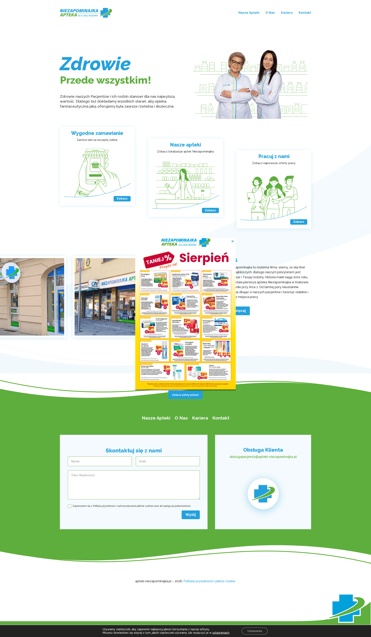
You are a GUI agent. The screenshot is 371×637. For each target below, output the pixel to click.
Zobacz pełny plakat (185, 394)
